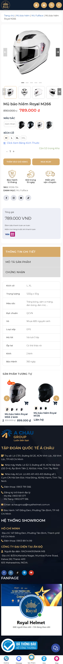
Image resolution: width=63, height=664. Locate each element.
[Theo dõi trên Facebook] (4, 572)
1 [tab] (22, 84)
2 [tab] (27, 84)
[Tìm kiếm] (52, 5)
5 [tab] (40, 84)
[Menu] (59, 5)
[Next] (56, 398)
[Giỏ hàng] (44, 5)
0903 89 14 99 (24, 540)
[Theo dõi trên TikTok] (17, 572)
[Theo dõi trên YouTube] (31, 572)
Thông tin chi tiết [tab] (21, 251)
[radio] (10, 124)
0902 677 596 (21, 499)
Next (58, 91)
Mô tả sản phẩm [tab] (18, 262)
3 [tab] (31, 84)
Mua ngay (46, 162)
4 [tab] (35, 84)
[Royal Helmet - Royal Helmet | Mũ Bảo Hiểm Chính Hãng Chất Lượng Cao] (5, 5)
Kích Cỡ (9, 133)
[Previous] (7, 398)
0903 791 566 (23, 486)
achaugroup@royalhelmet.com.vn (30, 504)
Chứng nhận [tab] (15, 272)
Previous (3, 91)
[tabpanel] (31, 52)
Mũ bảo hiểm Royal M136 (45, 414)
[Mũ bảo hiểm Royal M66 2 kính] (17, 393)
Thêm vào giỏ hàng (17, 162)
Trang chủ (9, 15)
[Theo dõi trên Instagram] (10, 572)
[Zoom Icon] (31, 52)
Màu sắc (9, 118)
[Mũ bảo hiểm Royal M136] (46, 393)
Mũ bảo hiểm (23, 15)
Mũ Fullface (37, 15)
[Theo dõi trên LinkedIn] (24, 572)
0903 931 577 (19, 496)
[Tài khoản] (36, 5)
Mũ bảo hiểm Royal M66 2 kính (16, 415)
